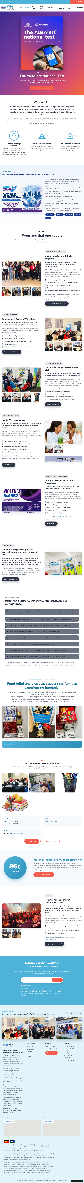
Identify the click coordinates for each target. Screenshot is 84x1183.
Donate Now (32, 841)
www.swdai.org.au (68, 1053)
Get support (7, 465)
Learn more (50, 523)
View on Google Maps (70, 1060)
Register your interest (53, 944)
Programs (29, 1051)
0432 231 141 (54, 821)
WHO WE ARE (41, 2)
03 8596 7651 (60, 517)
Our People (30, 1047)
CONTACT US (71, 7)
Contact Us (30, 1056)
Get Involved (30, 1054)
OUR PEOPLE (34, 7)
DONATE (80, 7)
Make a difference (9, 579)
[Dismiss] (82, 1181)
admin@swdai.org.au (20, 833)
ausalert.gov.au (48, 82)
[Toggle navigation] (20, 7)
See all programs (52, 404)
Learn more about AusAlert (42, 88)
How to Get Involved (44, 874)
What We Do (30, 1049)
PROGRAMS (52, 7)
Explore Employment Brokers (56, 303)
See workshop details (11, 352)
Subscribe (57, 980)
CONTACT (59, 2)
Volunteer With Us (50, 841)
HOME (27, 7)
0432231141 (67, 1057)
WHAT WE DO (42, 7)
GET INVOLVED (61, 7)
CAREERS (50, 2)
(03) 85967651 (68, 1055)
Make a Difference (10, 744)
